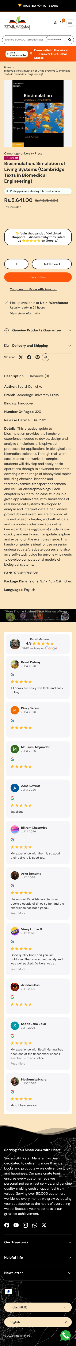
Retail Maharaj (22, 1335)
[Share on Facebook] (29, 357)
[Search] (70, 39)
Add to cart (52, 264)
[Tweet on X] (20, 357)
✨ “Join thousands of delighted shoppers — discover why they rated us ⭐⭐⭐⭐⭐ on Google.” (38, 237)
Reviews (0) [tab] (39, 376)
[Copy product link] (45, 357)
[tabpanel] (38, 488)
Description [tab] (14, 376)
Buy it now (38, 277)
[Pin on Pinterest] (37, 357)
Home (7, 67)
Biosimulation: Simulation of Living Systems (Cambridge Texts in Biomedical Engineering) (37, 72)
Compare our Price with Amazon (33, 289)
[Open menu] (70, 23)
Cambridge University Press (23, 153)
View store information (25, 313)
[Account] (55, 22)
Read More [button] (18, 913)
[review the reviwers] (12, 675)
